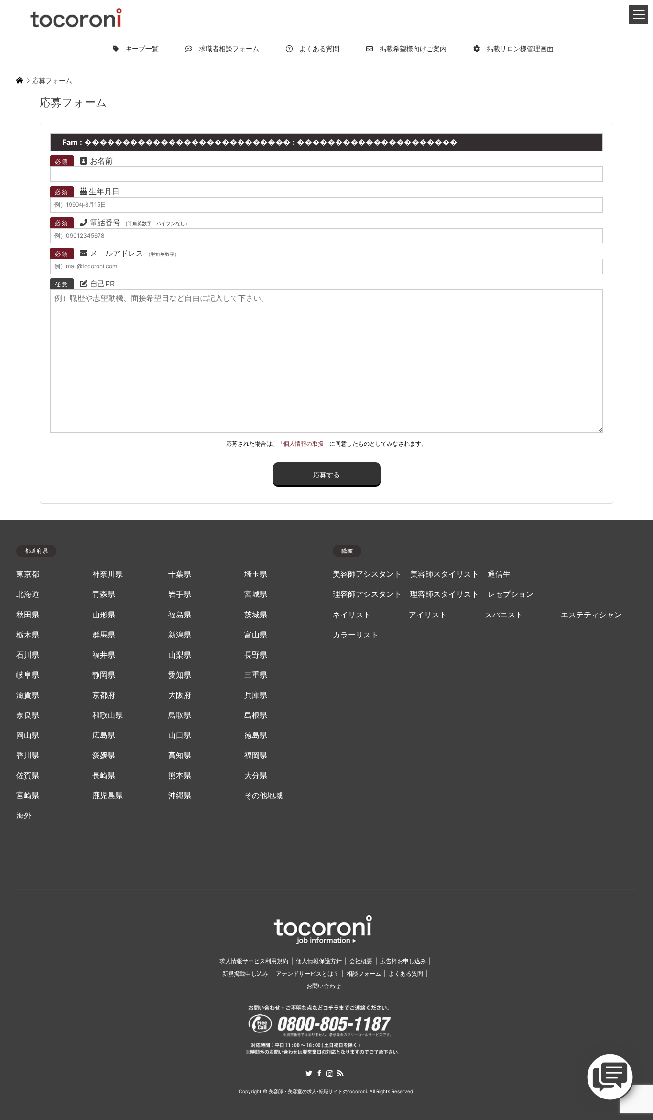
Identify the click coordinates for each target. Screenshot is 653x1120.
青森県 (103, 594)
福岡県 (255, 755)
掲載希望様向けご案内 (409, 48)
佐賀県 (27, 775)
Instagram (329, 1073)
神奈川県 (107, 574)
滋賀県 (27, 695)
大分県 (255, 775)
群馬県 (103, 634)
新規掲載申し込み (245, 973)
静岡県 (103, 675)
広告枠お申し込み (403, 961)
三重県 (255, 675)
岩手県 (179, 594)
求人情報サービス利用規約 (253, 961)
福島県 (179, 614)
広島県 (103, 735)
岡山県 (27, 735)
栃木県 (27, 634)
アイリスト (428, 614)
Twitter (308, 1073)
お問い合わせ (323, 985)
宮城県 (255, 594)
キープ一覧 (139, 48)
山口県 (179, 735)
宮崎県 (27, 795)
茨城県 (255, 614)
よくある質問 (316, 48)
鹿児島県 (107, 795)
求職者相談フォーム (225, 48)
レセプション (510, 594)
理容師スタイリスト (444, 594)
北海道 (27, 594)
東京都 (27, 574)
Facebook (319, 1073)
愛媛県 (103, 755)
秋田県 (27, 614)
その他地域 (263, 795)
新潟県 (179, 634)
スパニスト (504, 614)
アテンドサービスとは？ (307, 973)
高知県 (179, 755)
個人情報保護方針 (319, 961)
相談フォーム (364, 973)
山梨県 (179, 654)
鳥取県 (179, 715)
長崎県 (103, 775)
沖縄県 (179, 795)
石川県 (27, 654)
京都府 (103, 695)
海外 (24, 815)
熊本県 (179, 775)
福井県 (103, 654)
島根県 (255, 715)
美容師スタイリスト (444, 574)
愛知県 (179, 675)
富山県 (255, 634)
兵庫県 (255, 695)
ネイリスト (352, 614)
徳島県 (255, 735)
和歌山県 (107, 715)
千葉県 (179, 574)
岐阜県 (27, 675)
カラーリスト (356, 634)
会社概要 (360, 961)
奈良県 (27, 715)
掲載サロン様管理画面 (517, 48)
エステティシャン (591, 614)
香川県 (27, 755)
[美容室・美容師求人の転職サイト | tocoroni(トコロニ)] (76, 16)
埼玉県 (255, 574)
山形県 (103, 614)
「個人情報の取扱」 (303, 443)
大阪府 (179, 695)
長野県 (255, 654)
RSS (340, 1073)
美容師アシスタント (367, 574)
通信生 (499, 574)
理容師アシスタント (367, 594)
